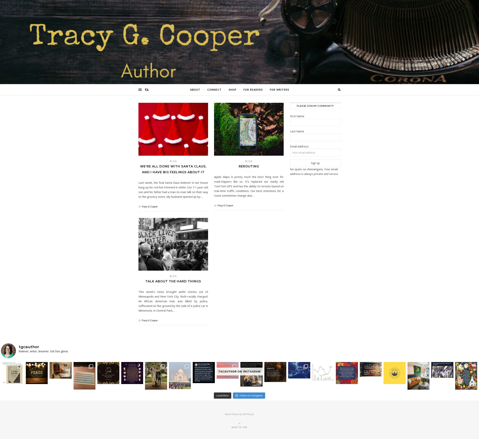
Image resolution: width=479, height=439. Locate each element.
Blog (173, 161)
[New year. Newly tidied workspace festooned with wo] (61, 370)
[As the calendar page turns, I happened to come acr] (299, 370)
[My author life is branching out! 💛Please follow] (395, 373)
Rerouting (249, 166)
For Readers (253, 89)
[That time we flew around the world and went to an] (156, 375)
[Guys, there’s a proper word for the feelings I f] (275, 372)
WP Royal (248, 414)
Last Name (297, 131)
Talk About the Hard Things (173, 281)
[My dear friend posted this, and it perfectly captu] (132, 373)
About (195, 89)
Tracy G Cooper (150, 206)
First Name (297, 116)
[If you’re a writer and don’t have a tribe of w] (85, 375)
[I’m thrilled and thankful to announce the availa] (13, 373)
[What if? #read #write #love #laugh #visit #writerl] (347, 373)
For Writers (279, 89)
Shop (232, 89)
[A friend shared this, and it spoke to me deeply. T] (466, 375)
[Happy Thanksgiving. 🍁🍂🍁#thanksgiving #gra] (371, 369)
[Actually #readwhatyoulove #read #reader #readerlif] (204, 372)
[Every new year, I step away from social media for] (37, 373)
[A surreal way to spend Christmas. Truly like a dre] (180, 375)
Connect (214, 89)
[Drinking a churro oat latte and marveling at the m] (419, 375)
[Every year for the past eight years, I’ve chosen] (108, 373)
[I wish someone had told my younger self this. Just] (323, 372)
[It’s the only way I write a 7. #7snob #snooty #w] (442, 370)
